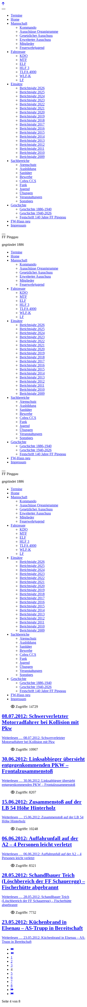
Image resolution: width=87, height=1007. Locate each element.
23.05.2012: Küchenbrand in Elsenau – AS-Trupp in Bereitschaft (42, 925)
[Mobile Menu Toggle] (3, 9)
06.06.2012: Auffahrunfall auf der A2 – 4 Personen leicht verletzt (40, 841)
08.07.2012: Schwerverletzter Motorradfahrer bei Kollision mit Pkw (40, 722)
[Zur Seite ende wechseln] (12, 994)
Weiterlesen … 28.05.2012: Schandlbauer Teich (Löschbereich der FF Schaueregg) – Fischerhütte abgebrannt (36, 901)
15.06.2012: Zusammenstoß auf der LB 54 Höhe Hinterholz (42, 805)
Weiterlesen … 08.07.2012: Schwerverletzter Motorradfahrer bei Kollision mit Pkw (33, 740)
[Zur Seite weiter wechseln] (12, 990)
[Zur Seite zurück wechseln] (12, 953)
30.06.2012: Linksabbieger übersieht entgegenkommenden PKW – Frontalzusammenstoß (43, 765)
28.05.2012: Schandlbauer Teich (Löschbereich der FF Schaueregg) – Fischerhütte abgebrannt (43, 881)
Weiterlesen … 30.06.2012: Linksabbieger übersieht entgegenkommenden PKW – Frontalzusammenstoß (38, 783)
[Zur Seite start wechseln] (12, 949)
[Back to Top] (3, 4)
